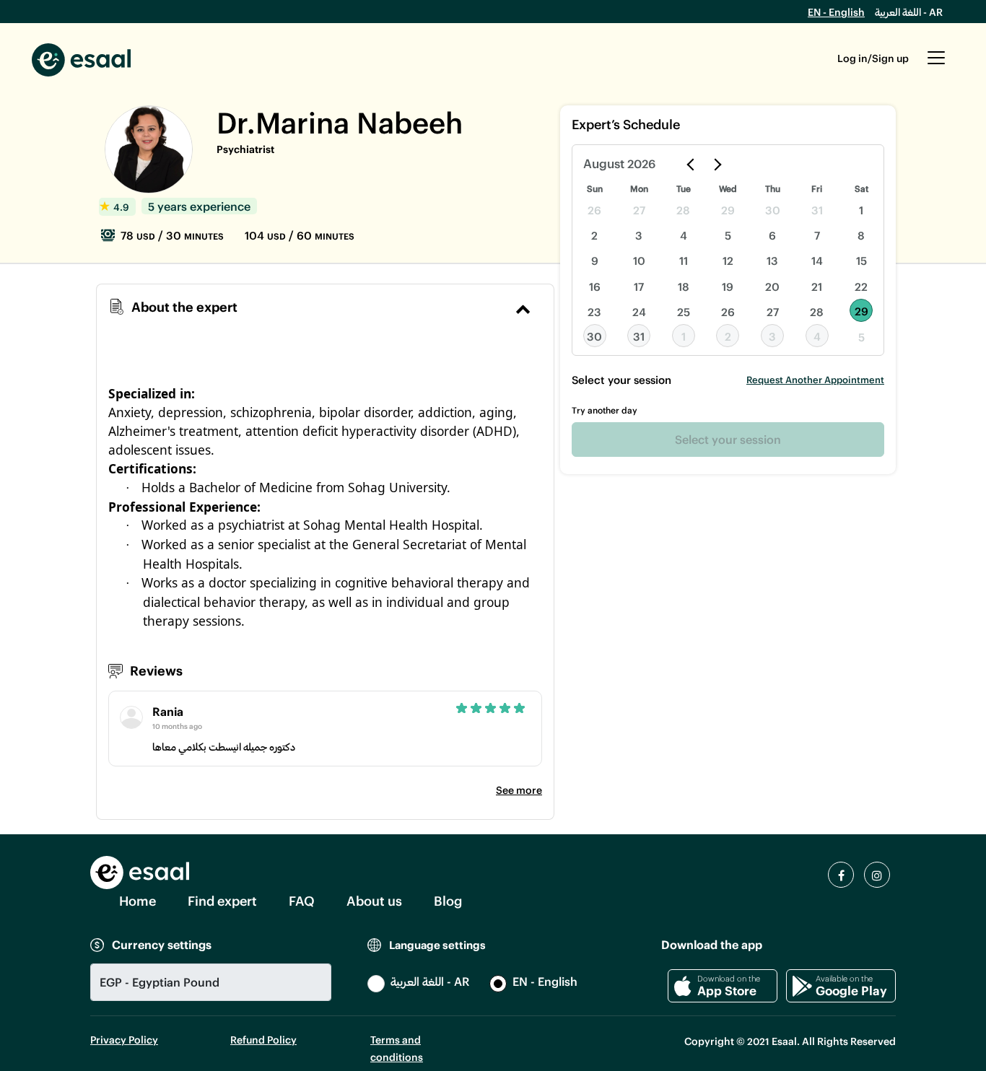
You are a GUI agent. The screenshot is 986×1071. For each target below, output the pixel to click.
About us (374, 901)
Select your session (728, 439)
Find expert (222, 901)
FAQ (302, 901)
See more (519, 790)
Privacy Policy (124, 1039)
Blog (448, 901)
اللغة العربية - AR (909, 12)
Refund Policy (263, 1039)
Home (137, 901)
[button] (936, 65)
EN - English (836, 12)
